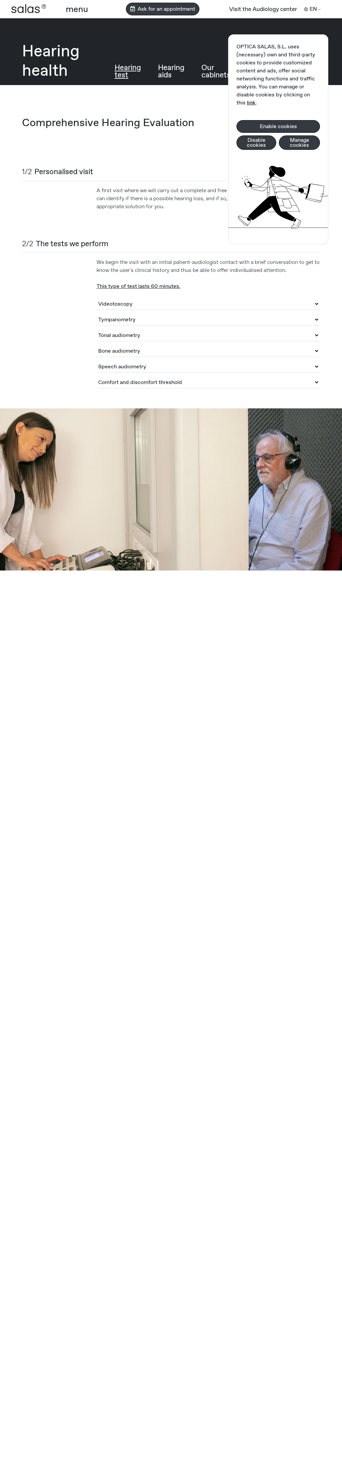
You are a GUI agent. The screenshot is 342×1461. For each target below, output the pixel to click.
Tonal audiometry (119, 335)
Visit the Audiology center (263, 9)
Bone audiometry (119, 350)
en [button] (313, 8)
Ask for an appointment (165, 8)
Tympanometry (117, 319)
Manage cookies (299, 142)
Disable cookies (256, 142)
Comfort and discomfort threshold (140, 382)
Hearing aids (171, 71)
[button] (77, 9)
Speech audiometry (122, 366)
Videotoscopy (115, 303)
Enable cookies (278, 126)
